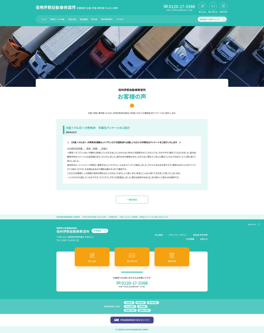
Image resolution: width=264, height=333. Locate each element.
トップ (44, 19)
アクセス (119, 19)
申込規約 (159, 235)
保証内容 (72, 19)
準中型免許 (152, 302)
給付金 (94, 19)
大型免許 (129, 302)
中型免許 (140, 302)
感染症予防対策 (200, 235)
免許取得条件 (107, 19)
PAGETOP (252, 224)
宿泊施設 (84, 19)
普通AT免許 (130, 310)
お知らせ (204, 239)
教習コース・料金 (57, 19)
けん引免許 (130, 306)
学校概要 (190, 239)
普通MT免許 (144, 310)
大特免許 (142, 306)
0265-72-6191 (68, 240)
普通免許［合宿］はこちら (210, 19)
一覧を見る (132, 199)
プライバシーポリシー (178, 235)
